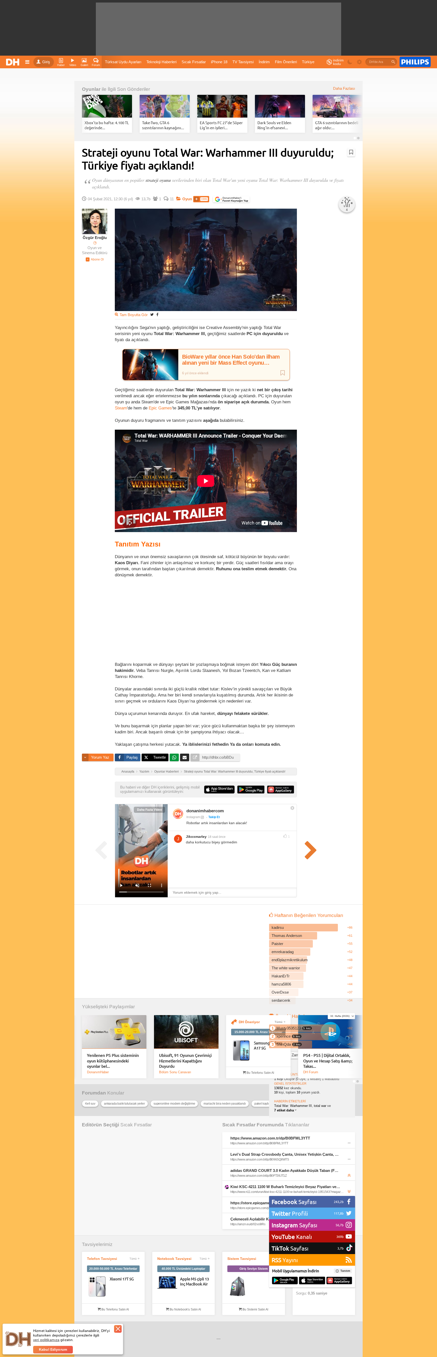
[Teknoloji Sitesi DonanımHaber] (13, 62)
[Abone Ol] (95, 259)
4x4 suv (90, 1103)
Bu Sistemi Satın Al (255, 1309)
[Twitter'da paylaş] (152, 314)
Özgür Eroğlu (95, 238)
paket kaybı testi (265, 1103)
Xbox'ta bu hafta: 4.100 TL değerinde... (106, 125)
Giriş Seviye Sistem (253, 1269)
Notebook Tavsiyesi (174, 1259)
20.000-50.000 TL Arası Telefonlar (113, 1269)
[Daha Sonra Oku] (351, 152)
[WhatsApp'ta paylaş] (174, 757)
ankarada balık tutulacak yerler (124, 1103)
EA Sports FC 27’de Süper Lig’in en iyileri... (221, 125)
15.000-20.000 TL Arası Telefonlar (258, 1032)
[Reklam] (415, 62)
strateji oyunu (158, 180)
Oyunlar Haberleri (166, 771)
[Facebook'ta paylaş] (157, 314)
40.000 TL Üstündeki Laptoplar (183, 1269)
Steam (121, 407)
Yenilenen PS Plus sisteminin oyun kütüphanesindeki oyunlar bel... (113, 1060)
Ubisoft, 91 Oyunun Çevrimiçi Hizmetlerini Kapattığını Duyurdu (185, 1060)
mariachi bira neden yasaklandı (225, 1103)
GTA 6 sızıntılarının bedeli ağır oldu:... (336, 125)
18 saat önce (217, 837)
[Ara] (393, 61)
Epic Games (160, 407)
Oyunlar (91, 89)
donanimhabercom (205, 810)
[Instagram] (178, 813)
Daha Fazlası (344, 88)
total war (320, 1106)
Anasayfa (127, 771)
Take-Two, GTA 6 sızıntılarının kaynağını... (163, 125)
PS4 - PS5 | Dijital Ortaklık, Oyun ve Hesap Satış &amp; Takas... (328, 1060)
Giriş (46, 62)
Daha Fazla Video (149, 810)
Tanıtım (345, 1270)
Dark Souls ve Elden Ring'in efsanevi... (274, 125)
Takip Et (214, 817)
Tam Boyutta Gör (134, 315)
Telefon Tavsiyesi (102, 1259)
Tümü (278, 1021)
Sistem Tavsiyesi (241, 1259)
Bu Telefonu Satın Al (260, 1073)
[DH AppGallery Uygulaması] (339, 1281)
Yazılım (144, 771)
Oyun (187, 199)
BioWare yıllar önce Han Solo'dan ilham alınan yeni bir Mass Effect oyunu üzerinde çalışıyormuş (231, 360)
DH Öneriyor (249, 1022)
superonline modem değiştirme (174, 1103)
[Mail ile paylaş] (184, 757)
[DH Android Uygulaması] (285, 1281)
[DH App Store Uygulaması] (312, 1281)
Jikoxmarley (196, 837)
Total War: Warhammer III (293, 1106)
